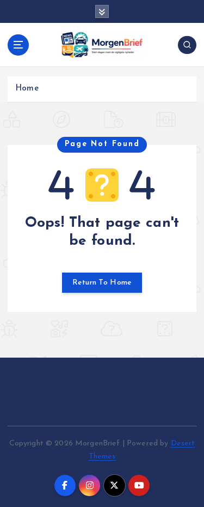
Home (27, 88)
